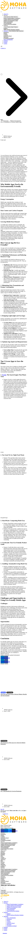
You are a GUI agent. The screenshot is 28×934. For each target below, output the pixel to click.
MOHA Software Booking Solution (15, 915)
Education (6, 37)
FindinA (6, 28)
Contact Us (3, 858)
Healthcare (6, 32)
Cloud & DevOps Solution (10, 24)
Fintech (5, 33)
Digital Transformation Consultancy (12, 18)
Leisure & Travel (8, 36)
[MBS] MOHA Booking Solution (11, 29)
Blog (2, 119)
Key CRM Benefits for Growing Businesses (11, 791)
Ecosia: (4, 375)
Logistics (6, 34)
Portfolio (3, 854)
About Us (3, 851)
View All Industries (11, 917)
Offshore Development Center (11, 20)
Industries (3, 853)
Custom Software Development (11, 19)
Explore (5, 928)
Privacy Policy (4, 893)
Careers (2, 857)
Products (6, 912)
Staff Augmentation (8, 21)
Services (3, 852)
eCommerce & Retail (9, 38)
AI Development (7, 23)
